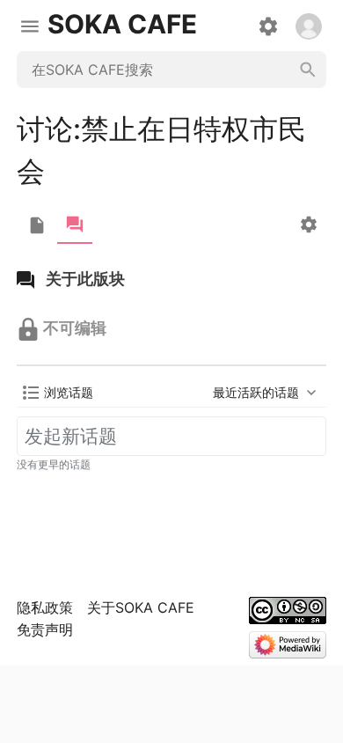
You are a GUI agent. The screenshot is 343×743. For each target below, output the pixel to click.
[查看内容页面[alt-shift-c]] (37, 225)
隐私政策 (45, 607)
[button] (58, 393)
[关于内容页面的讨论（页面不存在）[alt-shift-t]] (74, 224)
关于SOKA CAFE (140, 607)
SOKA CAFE (122, 24)
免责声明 (45, 629)
